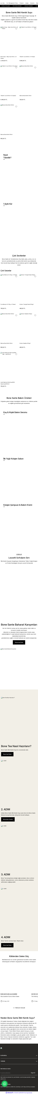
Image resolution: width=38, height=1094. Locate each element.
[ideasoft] (9, 1093)
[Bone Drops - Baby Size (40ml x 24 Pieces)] (9, 39)
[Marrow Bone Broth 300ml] (28, 78)
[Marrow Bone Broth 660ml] (9, 117)
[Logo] (1, 1048)
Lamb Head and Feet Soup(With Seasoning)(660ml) (8, 383)
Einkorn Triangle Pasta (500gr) (27, 304)
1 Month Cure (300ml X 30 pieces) (8, 95)
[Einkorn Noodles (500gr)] (28, 326)
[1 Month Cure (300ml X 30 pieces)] (9, 78)
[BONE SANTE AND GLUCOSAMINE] (15, 978)
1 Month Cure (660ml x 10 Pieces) (27, 56)
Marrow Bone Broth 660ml (6, 134)
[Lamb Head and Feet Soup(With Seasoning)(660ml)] (9, 365)
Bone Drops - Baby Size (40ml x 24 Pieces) (9, 57)
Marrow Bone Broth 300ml (25, 95)
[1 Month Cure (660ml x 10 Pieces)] (28, 39)
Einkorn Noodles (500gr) (25, 343)
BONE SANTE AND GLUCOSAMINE (9, 994)
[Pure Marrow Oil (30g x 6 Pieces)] (9, 287)
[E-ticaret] (18, 1092)
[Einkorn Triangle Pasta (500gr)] (28, 287)
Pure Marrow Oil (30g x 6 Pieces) (8, 304)
